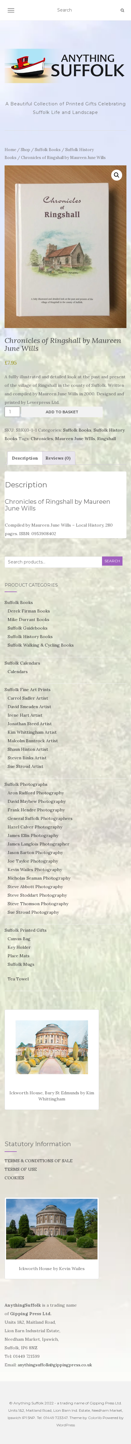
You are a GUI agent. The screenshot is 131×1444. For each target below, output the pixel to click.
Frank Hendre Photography (36, 810)
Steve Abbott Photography (35, 886)
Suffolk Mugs (21, 964)
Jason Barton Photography (35, 852)
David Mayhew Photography (37, 801)
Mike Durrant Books (28, 619)
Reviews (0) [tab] (58, 458)
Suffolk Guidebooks (28, 628)
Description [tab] (25, 458)
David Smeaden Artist (29, 706)
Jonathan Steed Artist (30, 723)
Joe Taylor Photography (33, 861)
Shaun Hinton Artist (28, 749)
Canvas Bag (19, 938)
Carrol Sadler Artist (28, 698)
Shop (25, 149)
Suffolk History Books (30, 636)
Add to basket (62, 412)
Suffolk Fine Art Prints (28, 689)
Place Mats (19, 956)
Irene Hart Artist (25, 715)
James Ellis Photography (33, 835)
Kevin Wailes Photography (35, 869)
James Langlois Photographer (38, 844)
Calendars (18, 671)
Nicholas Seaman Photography (39, 878)
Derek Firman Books (29, 611)
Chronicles (42, 438)
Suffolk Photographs (26, 784)
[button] (116, 175)
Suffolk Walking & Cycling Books (41, 645)
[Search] (122, 10)
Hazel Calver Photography (35, 827)
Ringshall (106, 438)
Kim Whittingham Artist (32, 732)
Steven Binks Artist (27, 758)
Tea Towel (18, 979)
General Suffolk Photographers (40, 818)
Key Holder (19, 947)
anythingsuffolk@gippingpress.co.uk (55, 1365)
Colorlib (95, 1417)
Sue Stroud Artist (25, 766)
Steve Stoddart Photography (37, 895)
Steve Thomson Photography (38, 903)
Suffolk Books (48, 149)
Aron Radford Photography (36, 793)
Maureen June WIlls (75, 438)
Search (112, 561)
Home (10, 149)
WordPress (65, 1425)
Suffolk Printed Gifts (26, 930)
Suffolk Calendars (22, 663)
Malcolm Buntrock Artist (33, 740)
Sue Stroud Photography (33, 912)
